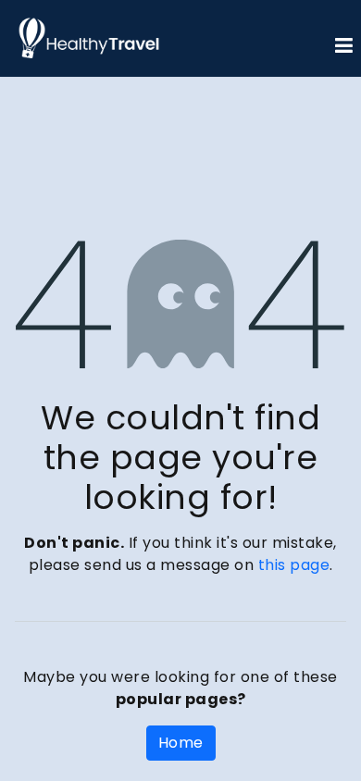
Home (181, 742)
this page (294, 565)
